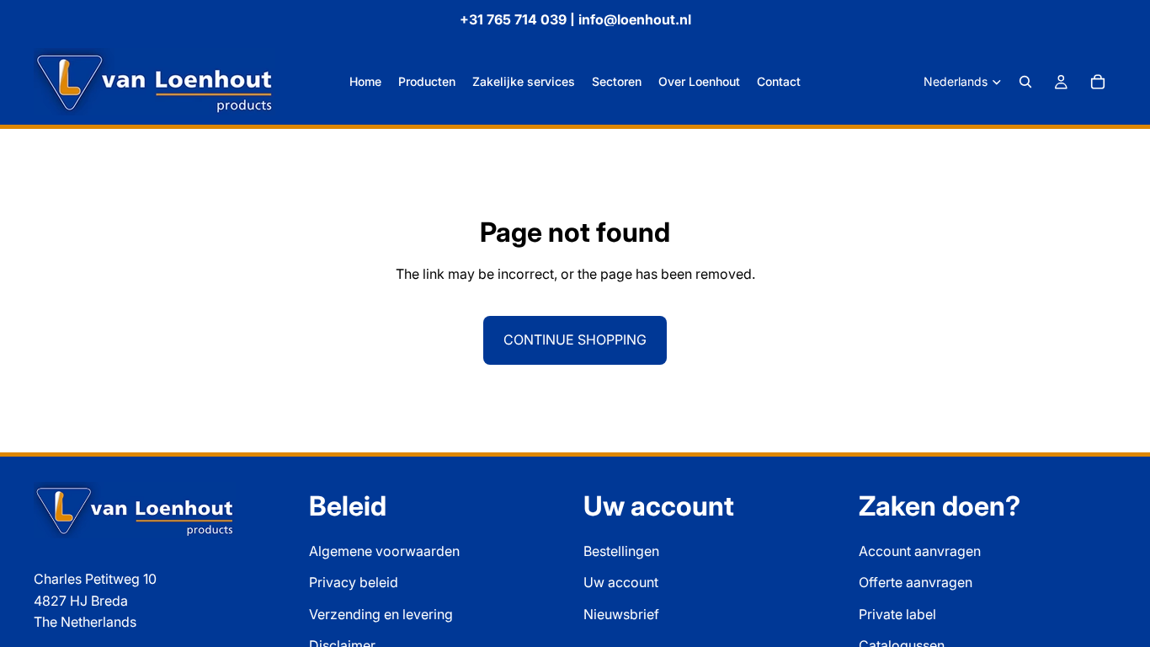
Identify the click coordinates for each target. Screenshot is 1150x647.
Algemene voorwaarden (384, 551)
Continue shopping (575, 339)
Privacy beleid (353, 583)
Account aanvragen (920, 551)
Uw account (620, 583)
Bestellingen (621, 551)
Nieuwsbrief (621, 614)
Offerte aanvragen (915, 583)
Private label (897, 614)
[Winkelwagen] (1097, 81)
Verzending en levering (381, 614)
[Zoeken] (1025, 81)
